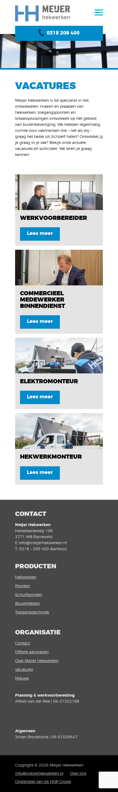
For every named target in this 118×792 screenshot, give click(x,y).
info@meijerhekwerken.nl (39, 774)
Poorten (22, 586)
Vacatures (24, 670)
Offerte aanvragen (32, 652)
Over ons (78, 774)
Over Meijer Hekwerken (36, 661)
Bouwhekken (27, 604)
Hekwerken (25, 577)
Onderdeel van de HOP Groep (43, 782)
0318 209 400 (63, 33)
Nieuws (22, 678)
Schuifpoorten (28, 595)
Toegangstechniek (32, 612)
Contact (22, 643)
